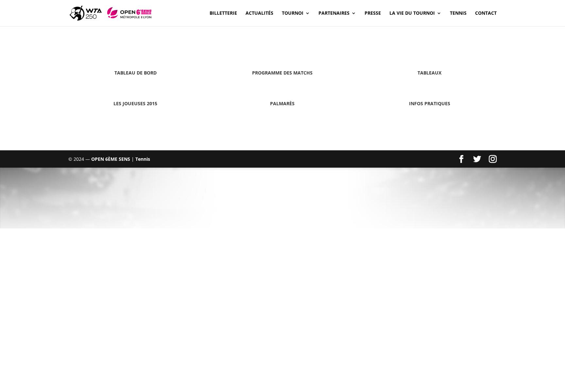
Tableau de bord (135, 73)
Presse (373, 13)
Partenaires (334, 13)
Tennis (458, 13)
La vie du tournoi (412, 13)
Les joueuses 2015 (135, 103)
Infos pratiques (429, 103)
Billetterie (223, 13)
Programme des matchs (282, 73)
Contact (486, 13)
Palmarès (282, 103)
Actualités (259, 13)
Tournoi (292, 13)
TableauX (429, 73)
